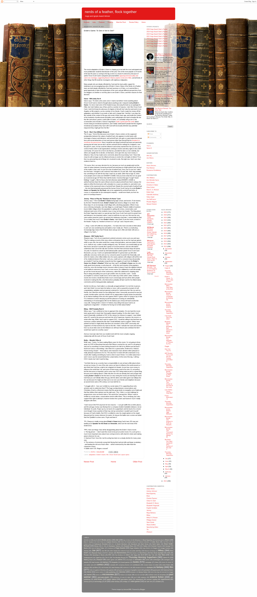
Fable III (167, 268)
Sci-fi (142, 555)
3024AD (86, 540)
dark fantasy (116, 567)
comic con (89, 565)
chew (156, 562)
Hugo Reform (146, 548)
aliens (120, 559)
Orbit (168, 553)
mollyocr (122, 574)
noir (143, 574)
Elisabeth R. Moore (153, 503)
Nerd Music (143, 553)
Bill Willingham (137, 540)
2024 (165, 217)
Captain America (111, 542)
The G (149, 145)
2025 (165, 215)
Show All (156, 276)
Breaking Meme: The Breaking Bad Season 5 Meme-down (168, 327)
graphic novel (136, 570)
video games (135, 581)
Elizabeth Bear (128, 546)
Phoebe (86, 555)
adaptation (92, 454)
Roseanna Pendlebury (154, 170)
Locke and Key (136, 551)
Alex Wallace (151, 177)
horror (89, 572)
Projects (110, 22)
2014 (165, 244)
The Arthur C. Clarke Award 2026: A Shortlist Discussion (163, 54)
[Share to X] (113, 452)
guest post (156, 570)
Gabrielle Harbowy (152, 194)
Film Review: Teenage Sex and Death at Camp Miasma (164, 95)
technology (98, 581)
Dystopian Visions (114, 546)
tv (105, 581)
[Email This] (110, 452)
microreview (108, 574)
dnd (144, 567)
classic (163, 562)
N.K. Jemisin (109, 553)
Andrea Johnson (152, 491)
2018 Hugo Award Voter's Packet (157, 43)
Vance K (149, 148)
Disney (96, 546)
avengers (167, 559)
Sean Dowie (150, 522)
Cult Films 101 (167, 542)
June (167, 461)
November (168, 253)
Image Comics (165, 548)
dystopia (150, 567)
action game (110, 559)
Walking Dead (88, 559)
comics (100, 564)
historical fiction (168, 570)
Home (144, 22)
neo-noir (137, 574)
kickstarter (133, 572)
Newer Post (89, 462)
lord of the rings (155, 572)
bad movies (95, 562)
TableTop (99, 557)
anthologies (157, 559)
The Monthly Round (119, 557)
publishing (116, 577)
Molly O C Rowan (152, 517)
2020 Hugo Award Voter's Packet (157, 38)
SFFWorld (150, 227)
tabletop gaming (88, 581)
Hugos (155, 548)
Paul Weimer (151, 168)
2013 (165, 246)
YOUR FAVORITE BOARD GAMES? (150, 220)
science (143, 577)
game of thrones (100, 570)
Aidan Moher (151, 488)
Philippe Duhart (151, 520)
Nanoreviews (121, 553)
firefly (90, 570)
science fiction (157, 577)
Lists (94, 22)
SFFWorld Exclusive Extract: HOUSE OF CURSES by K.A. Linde (152, 232)
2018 (165, 233)
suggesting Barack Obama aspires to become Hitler (114, 78)
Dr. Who (104, 546)
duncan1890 (127, 589)
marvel (89, 574)
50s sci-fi (94, 540)
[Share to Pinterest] (117, 452)
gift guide (119, 570)
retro (128, 577)
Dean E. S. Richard (153, 189)
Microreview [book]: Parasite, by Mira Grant (168, 373)
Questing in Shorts (99, 555)
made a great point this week (125, 121)
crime (157, 565)
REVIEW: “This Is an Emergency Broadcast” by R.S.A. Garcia (152, 269)
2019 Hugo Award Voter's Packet (157, 41)
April (166, 466)
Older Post (137, 462)
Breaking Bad (159, 540)
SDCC (128, 555)
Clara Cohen (151, 187)
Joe (93, 550)
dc (131, 567)
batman (105, 562)
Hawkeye (110, 548)
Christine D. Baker (152, 185)
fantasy (160, 567)
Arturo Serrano (151, 165)
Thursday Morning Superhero (169, 272)
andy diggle (129, 559)
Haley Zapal (150, 197)
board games (125, 562)
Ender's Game (101, 454)
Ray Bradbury (119, 555)
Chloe (122, 542)
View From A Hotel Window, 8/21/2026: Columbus (151, 244)
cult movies (104, 567)
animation (138, 559)
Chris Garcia (151, 182)
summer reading (152, 579)
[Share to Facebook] (115, 452)
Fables (145, 546)
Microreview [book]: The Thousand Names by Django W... (169, 432)
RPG (109, 555)
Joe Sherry (150, 158)
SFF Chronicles (151, 214)
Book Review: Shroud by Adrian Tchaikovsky (162, 68)
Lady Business (150, 253)
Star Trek (151, 555)
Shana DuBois (151, 524)
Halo (92, 548)
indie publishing (111, 572)
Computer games (131, 542)
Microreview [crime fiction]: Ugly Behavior (168, 411)
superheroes (165, 579)
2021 (165, 225)
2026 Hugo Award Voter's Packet (157, 29)
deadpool (138, 567)
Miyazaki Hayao (97, 553)
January (167, 476)
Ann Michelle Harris (153, 180)
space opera (125, 454)
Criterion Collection (143, 542)
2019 (165, 230)
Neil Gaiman (133, 553)
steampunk (139, 579)
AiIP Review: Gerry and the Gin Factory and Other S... (169, 357)
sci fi (135, 577)
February (168, 472)
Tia (147, 529)
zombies (158, 581)
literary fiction (143, 572)
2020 (165, 228)
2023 (165, 220)
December (168, 249)
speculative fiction (126, 579)
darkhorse (126, 567)
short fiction (98, 579)
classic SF (170, 562)
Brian (148, 496)
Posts (151, 134)
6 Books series (105, 540)
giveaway (127, 570)
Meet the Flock (121, 22)
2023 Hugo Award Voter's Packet (157, 34)
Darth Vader (156, 544)
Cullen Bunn (155, 542)
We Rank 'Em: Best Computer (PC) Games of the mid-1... (169, 444)
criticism (86, 567)
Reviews (86, 22)
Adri (117, 540)
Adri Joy (149, 155)
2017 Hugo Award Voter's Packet (157, 46)
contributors (136, 565)
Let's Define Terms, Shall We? (169, 391)
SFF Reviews (151, 265)
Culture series (88, 544)
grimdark (147, 570)
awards (86, 562)
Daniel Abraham (122, 544)
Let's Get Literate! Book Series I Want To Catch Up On (152, 258)
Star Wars (161, 555)
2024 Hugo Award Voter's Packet (157, 31)
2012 (165, 481)
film (107, 454)
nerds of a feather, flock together (111, 12)
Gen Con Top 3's (168, 349)
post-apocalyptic (103, 577)
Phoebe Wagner (152, 202)
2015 (165, 241)
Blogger (142, 589)
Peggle (167, 346)
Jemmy (149, 510)
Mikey (148, 515)
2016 (165, 238)
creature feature (148, 565)
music (129, 574)
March (167, 469)
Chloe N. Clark (151, 501)
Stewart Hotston (152, 204)
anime (148, 559)
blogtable (115, 562)
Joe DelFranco (151, 199)
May (166, 464)
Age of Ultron (126, 540)
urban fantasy (115, 581)
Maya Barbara (151, 513)
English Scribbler (152, 508)
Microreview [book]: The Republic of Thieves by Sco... (169, 339)
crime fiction (166, 565)
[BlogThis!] (111, 452)
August (167, 266)
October (167, 257)
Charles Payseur (152, 498)
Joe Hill (104, 551)
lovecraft (164, 572)
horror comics (99, 572)
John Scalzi (113, 551)
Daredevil (134, 544)
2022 (165, 223)
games (111, 570)
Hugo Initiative (134, 548)
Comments (152, 137)
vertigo (125, 581)
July (166, 458)
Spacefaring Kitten (152, 527)
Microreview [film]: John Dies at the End (169, 286)
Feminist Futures (156, 546)
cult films (95, 567)
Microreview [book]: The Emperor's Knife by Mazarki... (169, 420)
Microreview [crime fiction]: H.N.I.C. (168, 305)
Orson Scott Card (114, 454)
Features (102, 22)
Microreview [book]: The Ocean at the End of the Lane (169, 383)
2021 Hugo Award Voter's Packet (157, 36)
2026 (165, 212)
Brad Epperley (151, 493)
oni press (163, 574)
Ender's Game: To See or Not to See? (169, 279)
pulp (123, 577)
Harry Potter (100, 548)
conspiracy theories (124, 565)
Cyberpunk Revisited (101, 544)
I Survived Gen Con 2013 (168, 317)
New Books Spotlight (157, 553)
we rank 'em (148, 581)
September (168, 261)
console (112, 565)
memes (97, 574)
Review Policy (133, 22)
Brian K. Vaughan (89, 542)
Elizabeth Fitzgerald (153, 505)
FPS (138, 546)
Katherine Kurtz (125, 551)
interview (122, 572)
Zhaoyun (149, 532)
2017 (165, 236)
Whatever (150, 240)
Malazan (146, 551)
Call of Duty (100, 542)
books (136, 562)
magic (171, 572)
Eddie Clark (150, 192)
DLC (113, 544)
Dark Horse (144, 544)
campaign (148, 562)
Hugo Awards (120, 548)
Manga (153, 551)
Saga (135, 555)
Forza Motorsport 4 (169, 397)
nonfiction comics (153, 574)
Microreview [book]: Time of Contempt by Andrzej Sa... (169, 296)
